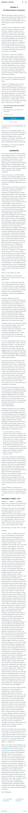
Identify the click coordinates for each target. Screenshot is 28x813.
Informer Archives (8, 2)
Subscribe (14, 118)
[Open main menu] (26, 2)
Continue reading (13, 121)
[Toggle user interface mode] (23, 2)
